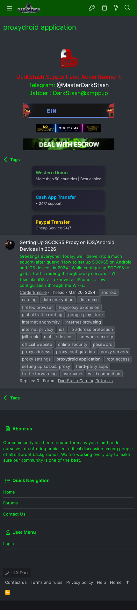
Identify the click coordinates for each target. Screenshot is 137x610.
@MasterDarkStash (83, 85)
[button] (9, 8)
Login (8, 543)
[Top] (128, 582)
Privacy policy (79, 582)
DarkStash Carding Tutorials (85, 380)
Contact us (14, 514)
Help (101, 582)
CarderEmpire (33, 292)
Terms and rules (46, 582)
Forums (10, 502)
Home (9, 492)
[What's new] (116, 8)
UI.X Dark (19, 572)
